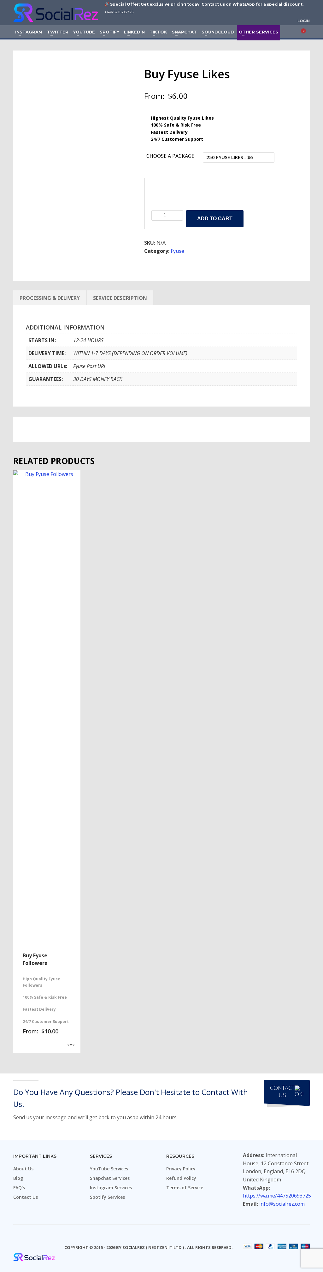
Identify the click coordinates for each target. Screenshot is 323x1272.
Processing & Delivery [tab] (50, 297)
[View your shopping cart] (306, 32)
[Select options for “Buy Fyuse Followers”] (71, 1045)
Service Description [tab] (120, 297)
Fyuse (177, 250)
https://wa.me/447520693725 (277, 1195)
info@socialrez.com (282, 1203)
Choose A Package (170, 155)
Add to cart (214, 218)
